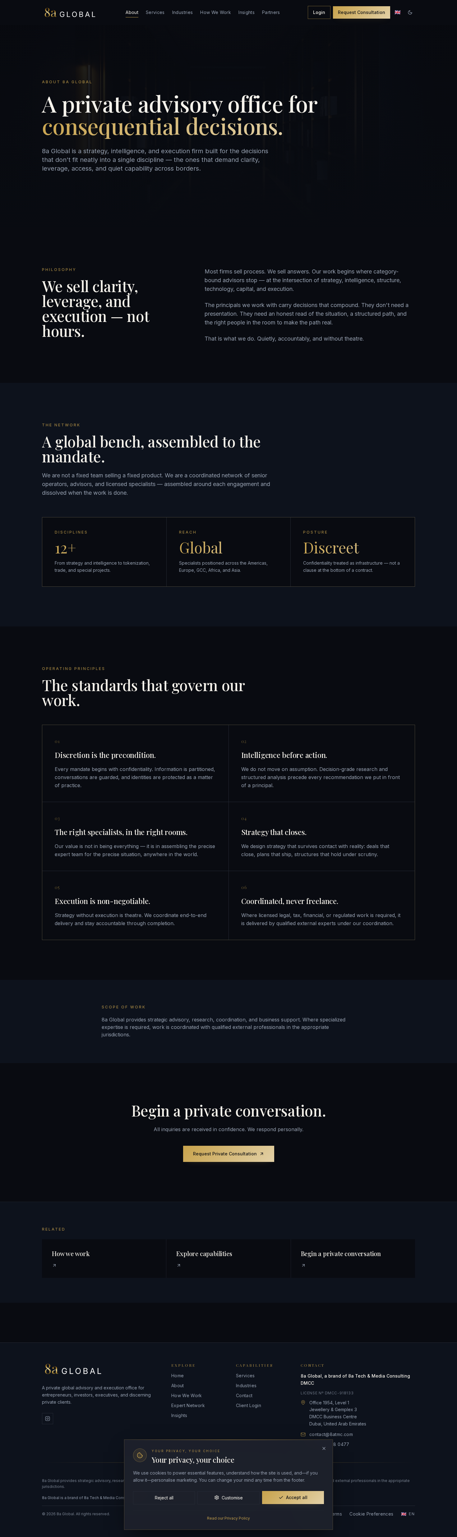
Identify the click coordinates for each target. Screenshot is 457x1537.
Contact (244, 1395)
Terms (335, 1513)
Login (319, 12)
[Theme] (410, 12)
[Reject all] (324, 1448)
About (132, 12)
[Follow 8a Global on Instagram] (47, 1418)
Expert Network (188, 1405)
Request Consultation (361, 12)
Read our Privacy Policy (228, 1518)
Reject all (164, 1497)
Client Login (248, 1405)
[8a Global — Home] (70, 12)
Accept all (296, 1497)
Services (155, 12)
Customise (232, 1497)
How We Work (215, 12)
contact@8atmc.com (331, 1434)
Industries (182, 12)
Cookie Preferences (371, 1513)
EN (408, 1514)
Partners (271, 12)
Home (177, 1375)
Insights (246, 12)
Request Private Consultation (225, 1153)
